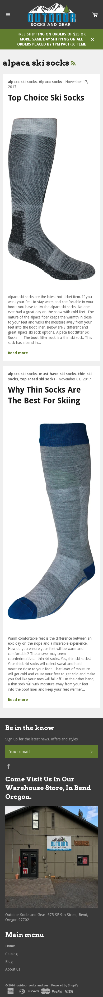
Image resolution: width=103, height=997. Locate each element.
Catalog (11, 954)
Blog (9, 961)
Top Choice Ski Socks (46, 97)
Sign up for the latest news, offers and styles (41, 739)
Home (10, 946)
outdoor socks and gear (33, 985)
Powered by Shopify (64, 985)
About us (12, 969)
